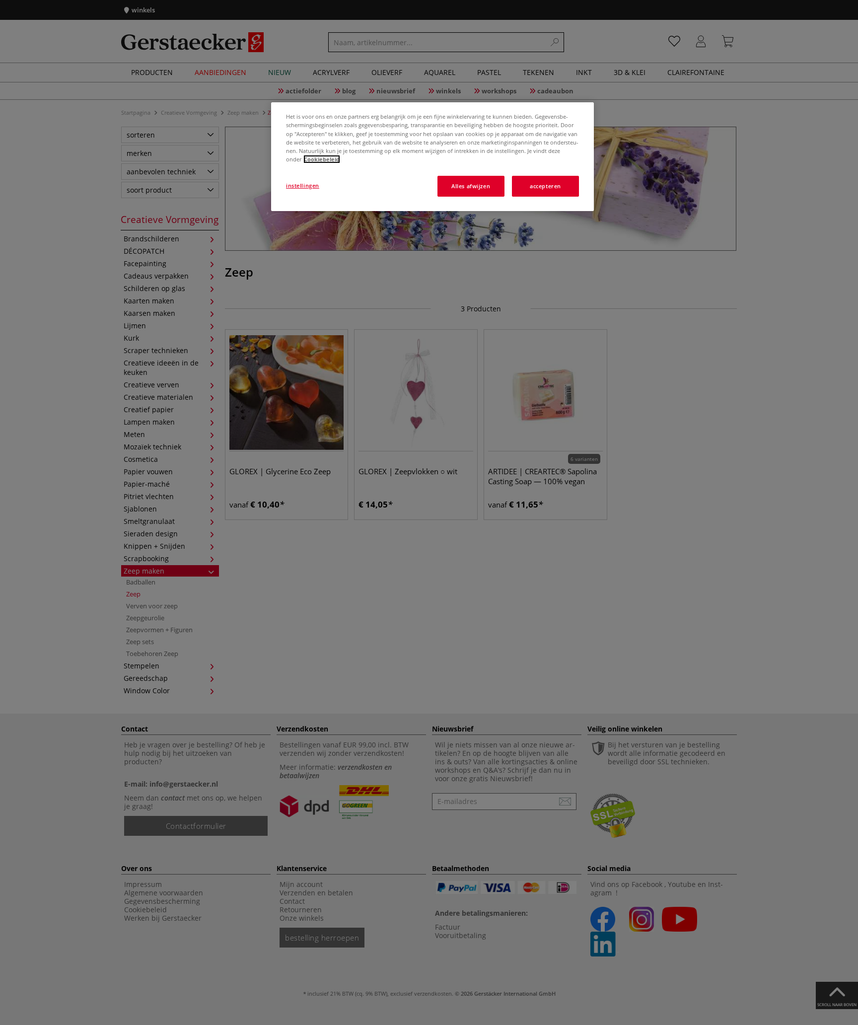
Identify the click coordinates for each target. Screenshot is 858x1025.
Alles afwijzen (470, 186)
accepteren (545, 186)
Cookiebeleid (322, 159)
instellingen (302, 185)
